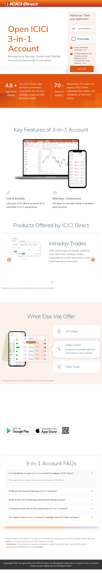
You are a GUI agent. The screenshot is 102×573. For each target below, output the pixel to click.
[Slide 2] (51, 282)
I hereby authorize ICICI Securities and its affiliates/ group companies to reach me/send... (83, 58)
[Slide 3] (56, 282)
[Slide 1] (46, 282)
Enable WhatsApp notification (81, 49)
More (84, 63)
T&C (84, 50)
